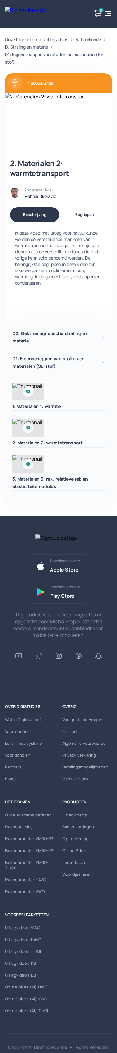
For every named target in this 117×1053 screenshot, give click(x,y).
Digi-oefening (75, 838)
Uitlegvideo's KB (20, 963)
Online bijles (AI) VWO (26, 999)
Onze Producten (21, 39)
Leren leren (73, 862)
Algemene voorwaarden (85, 743)
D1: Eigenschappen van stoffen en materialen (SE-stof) (55, 58)
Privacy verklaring (79, 755)
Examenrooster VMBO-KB (29, 850)
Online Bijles (74, 850)
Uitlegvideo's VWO (22, 928)
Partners (13, 767)
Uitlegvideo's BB (20, 975)
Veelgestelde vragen (82, 719)
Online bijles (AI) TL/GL (27, 1010)
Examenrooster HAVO (25, 880)
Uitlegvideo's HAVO (23, 939)
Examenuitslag (19, 827)
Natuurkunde (88, 39)
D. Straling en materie (26, 47)
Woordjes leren (77, 874)
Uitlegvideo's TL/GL (23, 951)
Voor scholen (17, 755)
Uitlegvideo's (56, 39)
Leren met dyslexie (23, 743)
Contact (70, 731)
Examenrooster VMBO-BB (29, 838)
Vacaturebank (75, 779)
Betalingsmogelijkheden (85, 767)
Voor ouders (17, 731)
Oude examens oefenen (28, 815)
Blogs (10, 779)
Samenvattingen (78, 827)
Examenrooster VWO (25, 891)
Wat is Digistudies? (23, 719)
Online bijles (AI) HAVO (26, 987)
